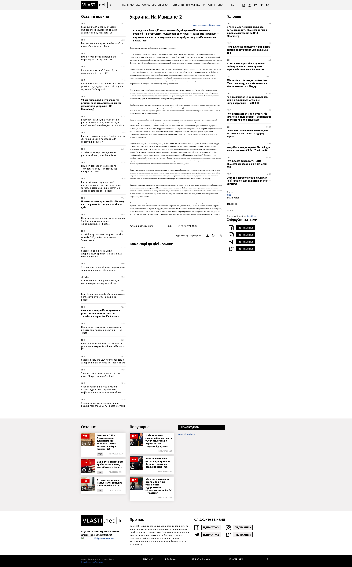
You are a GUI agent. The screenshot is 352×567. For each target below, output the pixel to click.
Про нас (148, 559)
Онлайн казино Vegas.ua (92, 562)
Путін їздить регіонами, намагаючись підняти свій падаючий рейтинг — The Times (101, 330)
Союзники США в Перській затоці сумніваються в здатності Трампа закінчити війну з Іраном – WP (99, 30)
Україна (85, 277)
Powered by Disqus (186, 434)
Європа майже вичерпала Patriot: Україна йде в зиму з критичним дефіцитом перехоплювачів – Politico (101, 389)
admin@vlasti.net (104, 535)
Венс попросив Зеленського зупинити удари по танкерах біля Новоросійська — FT (103, 346)
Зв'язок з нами (201, 559)
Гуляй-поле (147, 226)
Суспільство (160, 4)
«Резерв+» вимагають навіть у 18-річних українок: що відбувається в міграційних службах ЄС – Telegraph (103, 86)
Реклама (170, 559)
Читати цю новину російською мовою (206, 25)
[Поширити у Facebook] (207, 235)
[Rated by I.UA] (87, 538)
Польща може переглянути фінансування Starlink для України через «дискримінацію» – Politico (103, 221)
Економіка (143, 4)
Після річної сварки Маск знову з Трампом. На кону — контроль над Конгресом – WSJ (99, 169)
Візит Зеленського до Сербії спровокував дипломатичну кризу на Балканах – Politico (103, 297)
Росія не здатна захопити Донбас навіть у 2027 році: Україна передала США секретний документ (103, 139)
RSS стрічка (235, 559)
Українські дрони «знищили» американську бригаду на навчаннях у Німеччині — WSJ (101, 254)
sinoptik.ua (251, 216)
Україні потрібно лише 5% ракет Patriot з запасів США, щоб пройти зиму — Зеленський (102, 237)
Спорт (222, 4)
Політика (128, 4)
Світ (83, 23)
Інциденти (177, 4)
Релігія (211, 4)
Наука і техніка (195, 4)
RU (232, 4)
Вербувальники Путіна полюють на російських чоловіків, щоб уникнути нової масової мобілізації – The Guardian (102, 122)
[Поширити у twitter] (213, 235)
